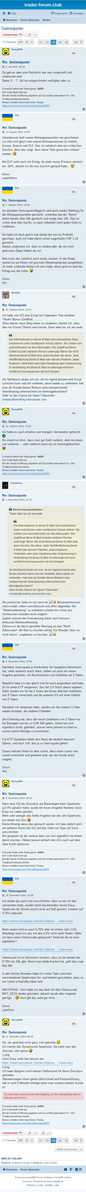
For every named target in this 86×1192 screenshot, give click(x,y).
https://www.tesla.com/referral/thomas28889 (25, 105)
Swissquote (12, 28)
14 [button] (59, 42)
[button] (20, 42)
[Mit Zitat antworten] (74, 53)
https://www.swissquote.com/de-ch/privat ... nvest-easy (37, 921)
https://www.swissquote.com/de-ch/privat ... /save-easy (37, 949)
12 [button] (47, 42)
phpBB (31, 1177)
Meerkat (15, 293)
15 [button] (66, 42)
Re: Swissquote (16, 62)
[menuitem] (11, 13)
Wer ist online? (11, 1158)
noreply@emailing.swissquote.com (24, 399)
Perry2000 (17, 49)
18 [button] (75, 42)
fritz (17, 115)
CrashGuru (16, 483)
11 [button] (40, 42)
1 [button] (32, 42)
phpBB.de (58, 1181)
